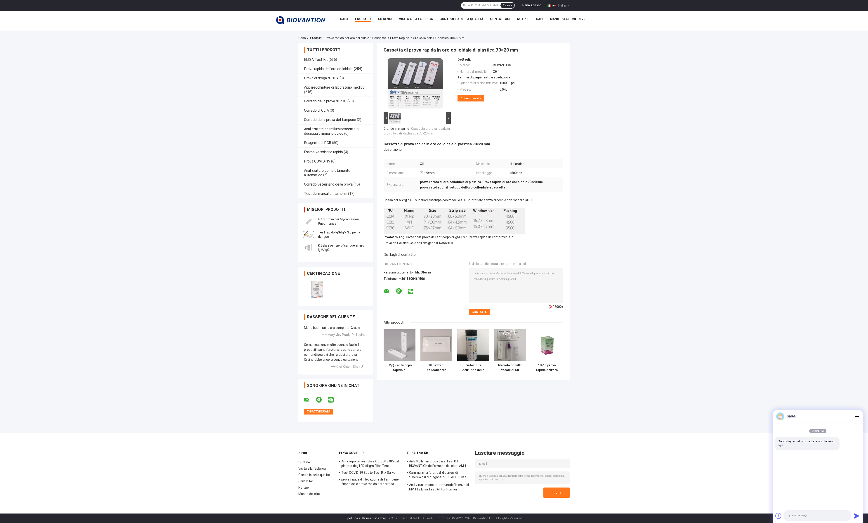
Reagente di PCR (317, 143)
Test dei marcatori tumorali (325, 193)
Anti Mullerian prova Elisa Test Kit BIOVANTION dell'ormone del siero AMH (437, 463)
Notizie (523, 19)
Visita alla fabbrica (416, 19)
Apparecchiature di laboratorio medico (334, 87)
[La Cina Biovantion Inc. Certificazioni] (317, 289)
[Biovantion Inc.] (301, 20)
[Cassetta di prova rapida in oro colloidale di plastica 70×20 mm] (415, 84)
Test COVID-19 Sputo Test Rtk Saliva (368, 472)
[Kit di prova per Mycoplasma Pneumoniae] (308, 221)
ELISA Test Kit (316, 59)
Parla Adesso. (532, 5)
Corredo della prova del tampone (330, 120)
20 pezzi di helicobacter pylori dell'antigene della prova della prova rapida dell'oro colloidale (436, 367)
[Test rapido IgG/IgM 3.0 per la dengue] (308, 234)
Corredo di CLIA (316, 110)
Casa (344, 19)
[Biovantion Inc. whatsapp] (321, 400)
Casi (539, 19)
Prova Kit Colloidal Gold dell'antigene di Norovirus (418, 243)
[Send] (856, 516)
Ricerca (507, 5)
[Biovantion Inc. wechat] (333, 400)
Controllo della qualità (461, 19)
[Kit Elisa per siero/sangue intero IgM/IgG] (308, 247)
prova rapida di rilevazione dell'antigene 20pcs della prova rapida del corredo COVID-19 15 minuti (370, 482)
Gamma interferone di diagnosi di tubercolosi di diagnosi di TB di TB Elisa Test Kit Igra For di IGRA (437, 475)
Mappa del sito (309, 494)
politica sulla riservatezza (366, 518)
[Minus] (856, 416)
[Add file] (778, 516)
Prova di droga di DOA (321, 78)
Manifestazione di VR (567, 19)
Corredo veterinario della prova (328, 184)
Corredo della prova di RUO (325, 101)
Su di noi (385, 19)
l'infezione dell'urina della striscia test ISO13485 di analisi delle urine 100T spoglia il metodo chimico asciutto (473, 367)
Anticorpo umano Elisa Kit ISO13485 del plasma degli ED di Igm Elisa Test (370, 463)
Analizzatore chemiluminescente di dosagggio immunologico (331, 131)
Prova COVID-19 (317, 161)
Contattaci (500, 19)
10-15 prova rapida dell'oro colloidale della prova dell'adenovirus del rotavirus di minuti (547, 367)
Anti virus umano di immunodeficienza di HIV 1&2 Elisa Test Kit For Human (439, 487)
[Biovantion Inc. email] (309, 400)
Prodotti (363, 19)
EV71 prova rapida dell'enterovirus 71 (488, 237)
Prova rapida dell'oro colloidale (347, 38)
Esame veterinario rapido (323, 152)
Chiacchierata (470, 98)
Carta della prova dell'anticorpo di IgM (433, 237)
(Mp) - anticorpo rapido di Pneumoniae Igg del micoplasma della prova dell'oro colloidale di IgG (399, 367)
